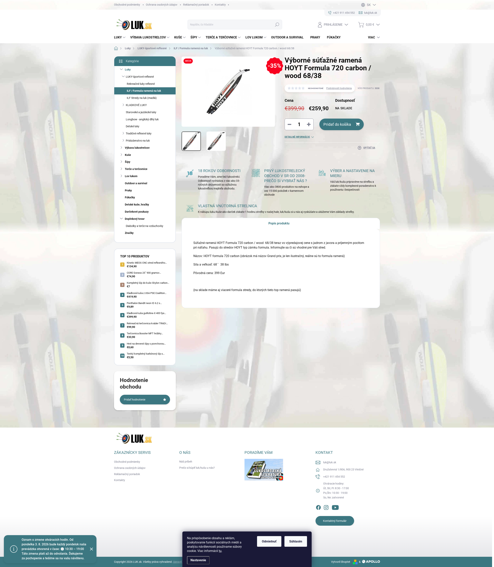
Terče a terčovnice (136, 169)
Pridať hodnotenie (134, 399)
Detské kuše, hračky (137, 204)
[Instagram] (326, 507)
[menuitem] (120, 37)
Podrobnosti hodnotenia (339, 88)
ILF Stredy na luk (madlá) (142, 97)
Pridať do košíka (337, 124)
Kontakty (220, 4)
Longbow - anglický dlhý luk (142, 119)
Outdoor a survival (136, 183)
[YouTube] (335, 507)
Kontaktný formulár (335, 520)
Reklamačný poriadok (196, 4)
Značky (129, 232)
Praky (128, 190)
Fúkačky (130, 197)
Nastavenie (198, 560)
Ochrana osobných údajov (161, 4)
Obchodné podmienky (127, 4)
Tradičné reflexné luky (138, 133)
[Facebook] (318, 507)
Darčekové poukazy (137, 211)
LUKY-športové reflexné (140, 76)
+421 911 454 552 (334, 476)
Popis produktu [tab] (278, 223)
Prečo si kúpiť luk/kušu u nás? (197, 467)
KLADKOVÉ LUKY (136, 105)
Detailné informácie (297, 137)
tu (220, 551)
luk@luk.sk (329, 462)
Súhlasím (295, 541)
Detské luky (132, 126)
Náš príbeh (185, 461)
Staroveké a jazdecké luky (141, 112)
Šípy (127, 161)
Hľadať (277, 24)
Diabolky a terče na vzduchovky (144, 225)
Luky (128, 69)
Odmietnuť (269, 541)
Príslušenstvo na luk (138, 140)
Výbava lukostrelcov (137, 147)
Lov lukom (131, 176)
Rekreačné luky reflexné (141, 83)
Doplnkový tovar (135, 218)
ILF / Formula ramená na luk (144, 90)
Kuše (128, 154)
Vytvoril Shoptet (340, 561)
